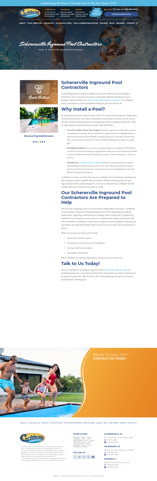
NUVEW (55, 476)
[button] (33, 141)
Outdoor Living (64, 23)
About (22, 23)
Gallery (104, 23)
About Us (23, 423)
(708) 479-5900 (81, 16)
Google (89, 457)
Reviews (120, 23)
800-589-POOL (131, 9)
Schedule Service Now (121, 14)
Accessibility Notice (97, 476)
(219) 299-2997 (65, 16)
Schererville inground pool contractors (105, 100)
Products (49, 23)
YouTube (93, 457)
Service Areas (89, 423)
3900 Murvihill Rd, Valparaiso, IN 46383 (119, 450)
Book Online (39, 97)
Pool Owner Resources (85, 23)
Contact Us (132, 423)
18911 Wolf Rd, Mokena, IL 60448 (116, 462)
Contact (130, 23)
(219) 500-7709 (112, 442)
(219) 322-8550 (49, 16)
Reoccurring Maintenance (39, 136)
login (109, 9)
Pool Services (34, 23)
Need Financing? (97, 13)
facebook (75, 457)
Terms (87, 476)
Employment (114, 423)
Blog (112, 23)
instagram (84, 457)
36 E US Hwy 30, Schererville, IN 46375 (118, 437)
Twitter (80, 457)
